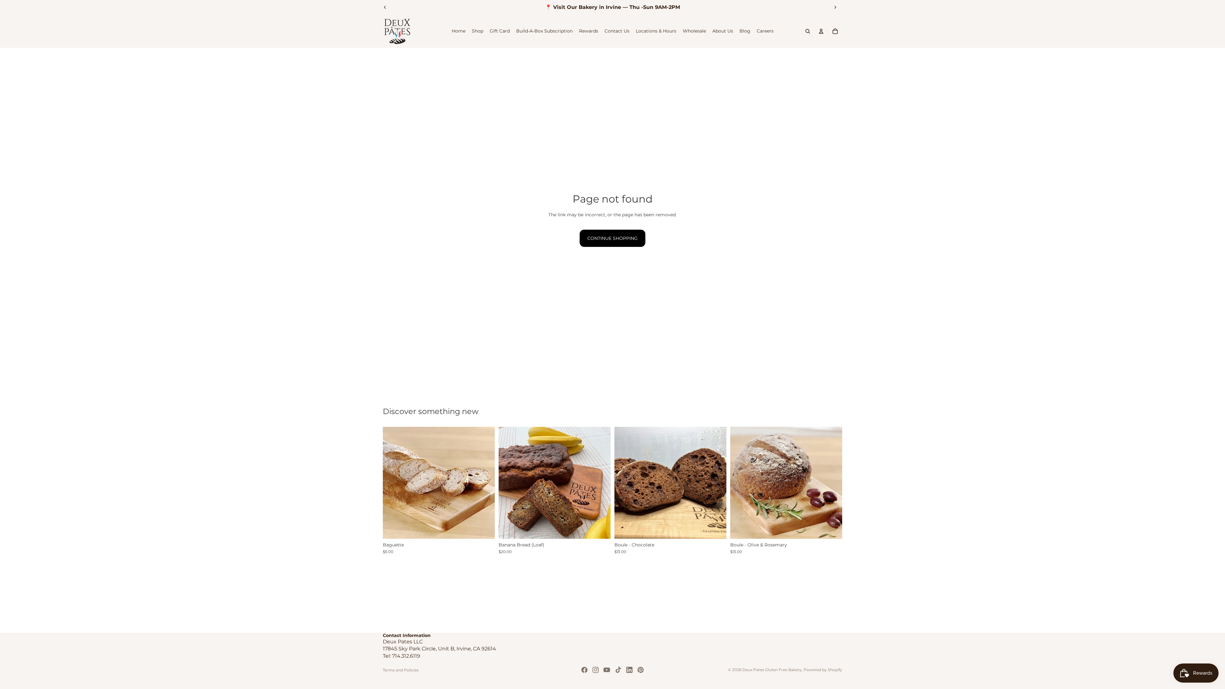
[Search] (808, 31)
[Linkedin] (629, 670)
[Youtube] (607, 670)
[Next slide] (835, 7)
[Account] (821, 31)
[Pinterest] (640, 670)
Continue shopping (612, 238)
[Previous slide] (385, 7)
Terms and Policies (401, 670)
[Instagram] (595, 670)
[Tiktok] (618, 670)
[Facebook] (584, 670)
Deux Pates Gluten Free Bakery (772, 669)
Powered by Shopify (823, 669)
